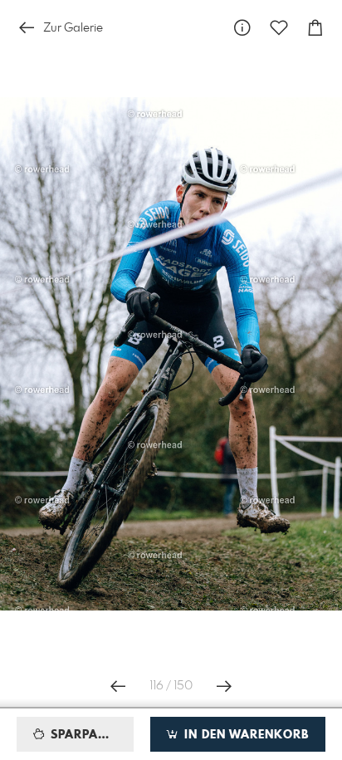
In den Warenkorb (244, 735)
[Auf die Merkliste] (279, 28)
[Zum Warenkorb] (315, 28)
